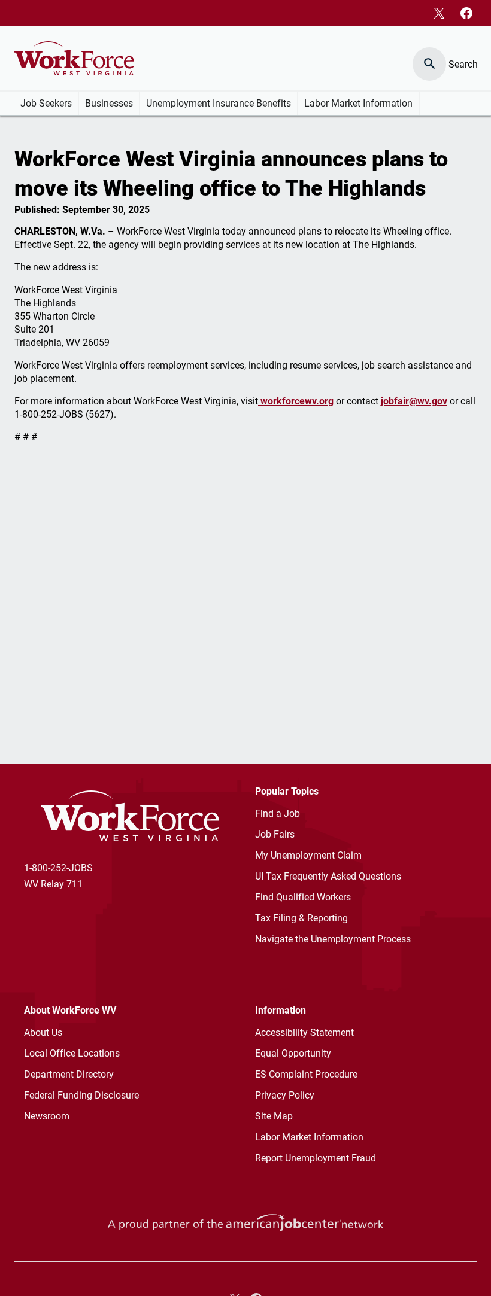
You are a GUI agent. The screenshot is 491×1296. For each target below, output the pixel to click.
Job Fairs (275, 834)
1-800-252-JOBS (58, 868)
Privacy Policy (284, 1095)
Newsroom (46, 1116)
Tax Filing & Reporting (301, 918)
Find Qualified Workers (303, 897)
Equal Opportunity (293, 1053)
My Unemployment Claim (308, 855)
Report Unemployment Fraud (315, 1158)
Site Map (274, 1116)
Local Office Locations (72, 1053)
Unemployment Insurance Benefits (218, 103)
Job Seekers (46, 103)
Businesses (109, 103)
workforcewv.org (296, 401)
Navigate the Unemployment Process (333, 939)
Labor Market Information (358, 103)
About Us (43, 1032)
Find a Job (277, 813)
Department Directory (69, 1074)
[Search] (430, 58)
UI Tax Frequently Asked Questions (328, 876)
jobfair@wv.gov (414, 401)
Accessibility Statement (304, 1032)
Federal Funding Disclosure (81, 1095)
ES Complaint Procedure (306, 1074)
